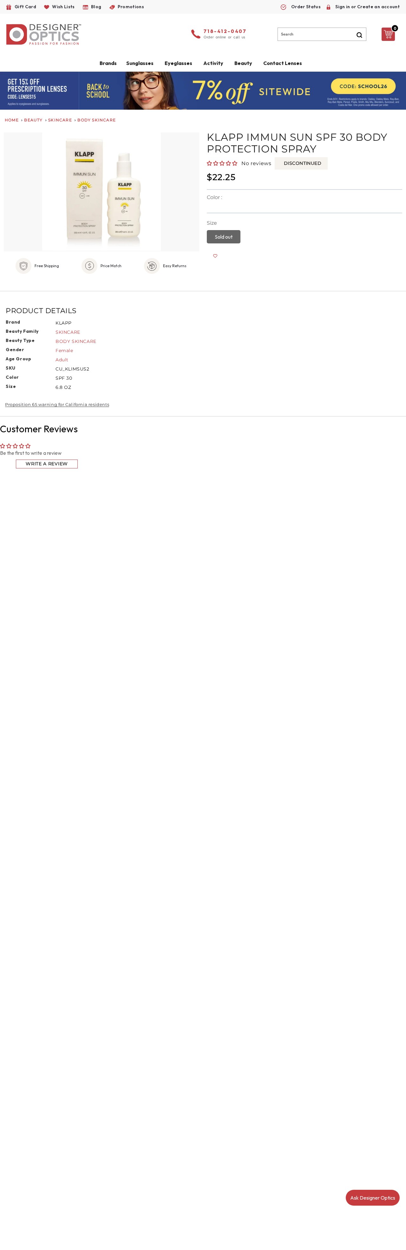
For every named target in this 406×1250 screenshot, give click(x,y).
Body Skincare (96, 120)
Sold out (223, 237)
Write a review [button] (47, 464)
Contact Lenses (282, 63)
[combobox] (322, 34)
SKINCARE (68, 332)
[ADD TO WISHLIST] (215, 256)
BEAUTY (33, 120)
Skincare (60, 120)
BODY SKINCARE (76, 341)
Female (64, 350)
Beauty (243, 63)
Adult (62, 360)
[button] (222, 163)
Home (12, 120)
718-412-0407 (225, 31)
